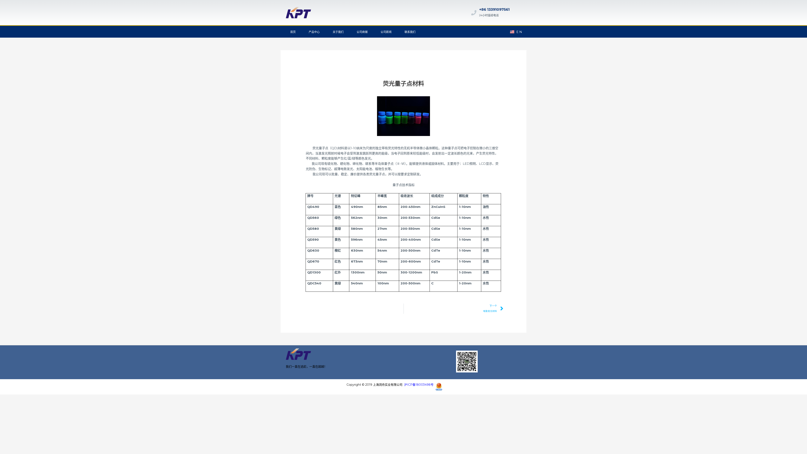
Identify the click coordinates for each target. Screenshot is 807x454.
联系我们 (410, 31)
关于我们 (338, 31)
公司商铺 (362, 31)
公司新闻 (386, 31)
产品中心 (314, 31)
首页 (293, 31)
